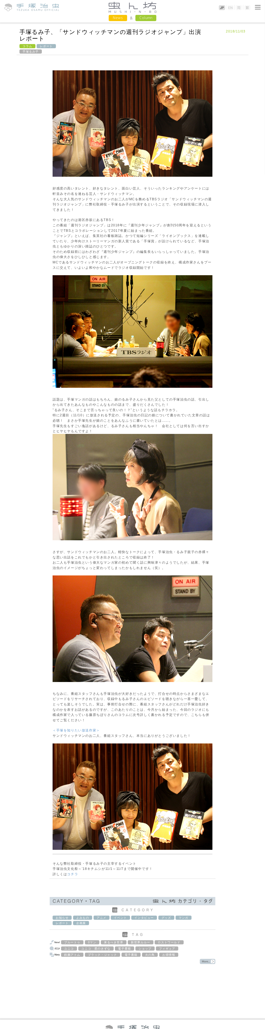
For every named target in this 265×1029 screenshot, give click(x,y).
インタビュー (144, 917)
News (118, 17)
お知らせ (62, 917)
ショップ (145, 948)
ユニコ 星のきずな (95, 948)
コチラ (72, 874)
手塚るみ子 (31, 51)
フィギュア (167, 948)
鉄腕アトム (72, 954)
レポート (46, 46)
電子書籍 (124, 948)
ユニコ (69, 948)
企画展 (81, 923)
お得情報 (168, 954)
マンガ (183, 917)
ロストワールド (169, 942)
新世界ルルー (140, 942)
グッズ (166, 917)
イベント (120, 917)
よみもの (82, 917)
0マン (92, 942)
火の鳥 (150, 954)
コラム (27, 46)
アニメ (101, 917)
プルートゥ (72, 942)
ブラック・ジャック (102, 954)
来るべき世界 (113, 942)
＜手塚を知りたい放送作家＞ (76, 730)
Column (146, 17)
